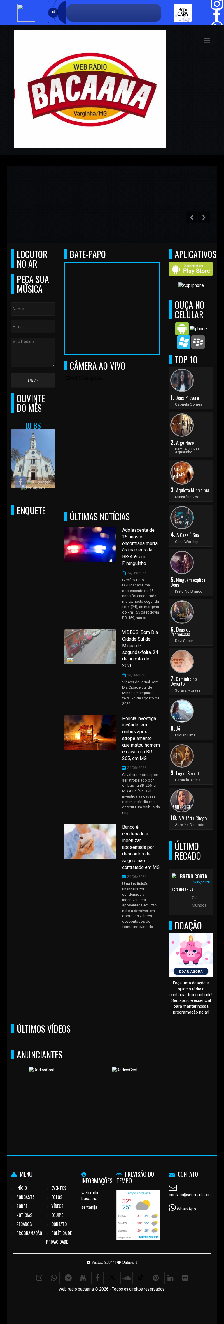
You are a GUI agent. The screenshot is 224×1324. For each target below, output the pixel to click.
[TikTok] (141, 1278)
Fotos (56, 1197)
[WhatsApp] (54, 1278)
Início (21, 1188)
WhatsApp (186, 1209)
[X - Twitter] (112, 1278)
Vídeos (57, 1206)
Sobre (21, 1206)
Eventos (58, 1188)
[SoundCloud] (126, 1278)
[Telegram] (68, 1278)
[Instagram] (39, 1278)
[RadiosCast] (59, 1095)
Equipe (57, 1215)
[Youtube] (83, 1278)
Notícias (24, 1215)
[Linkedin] (170, 1278)
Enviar (33, 380)
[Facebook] (97, 1278)
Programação (29, 1233)
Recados (24, 1224)
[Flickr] (185, 1278)
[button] (207, 41)
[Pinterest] (156, 1278)
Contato (59, 1224)
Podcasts (25, 1197)
